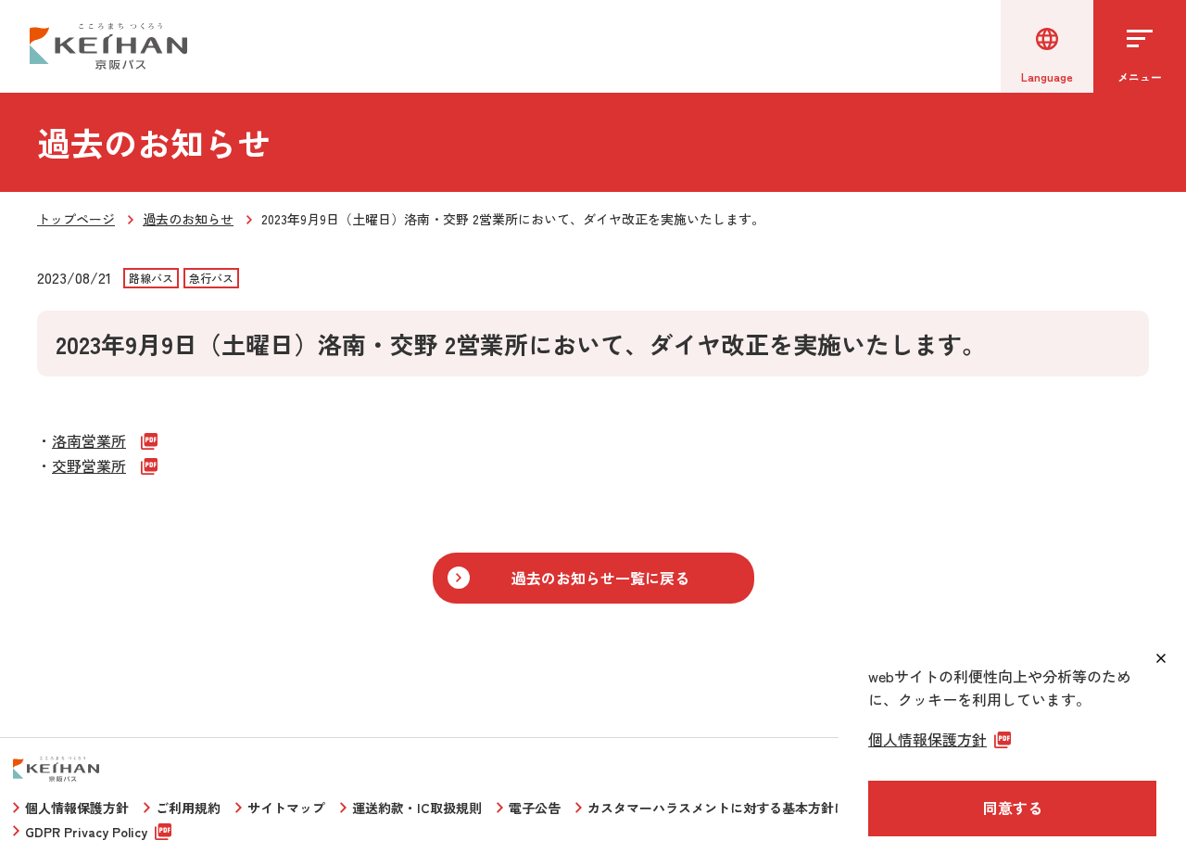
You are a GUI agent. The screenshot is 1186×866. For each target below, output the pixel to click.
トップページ (76, 219)
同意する (1012, 807)
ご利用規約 (188, 807)
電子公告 (535, 807)
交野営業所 (89, 465)
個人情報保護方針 (77, 807)
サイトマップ (286, 807)
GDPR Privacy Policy (86, 831)
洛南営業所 (89, 440)
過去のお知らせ (188, 219)
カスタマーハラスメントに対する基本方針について (736, 807)
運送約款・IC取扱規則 (417, 807)
